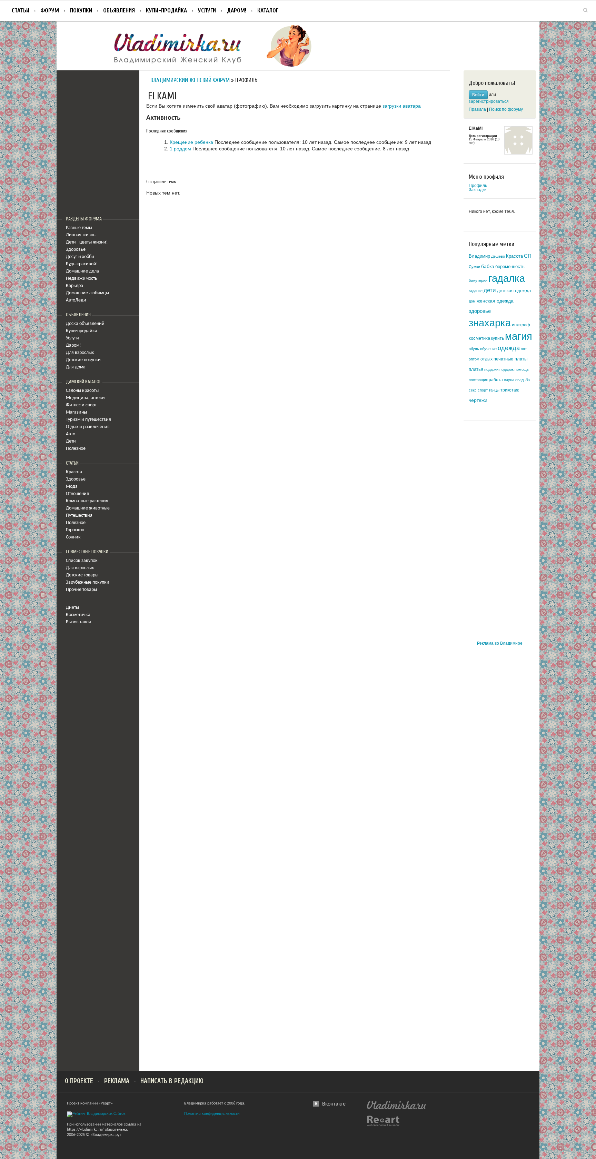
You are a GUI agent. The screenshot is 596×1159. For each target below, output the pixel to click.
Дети (71, 441)
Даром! (236, 10)
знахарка (490, 322)
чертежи (478, 400)
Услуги (207, 10)
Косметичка (78, 615)
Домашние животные (88, 508)
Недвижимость (81, 278)
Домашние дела (82, 271)
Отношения (77, 494)
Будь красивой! (82, 264)
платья (476, 369)
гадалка (506, 278)
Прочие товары (81, 589)
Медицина (77, 398)
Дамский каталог (83, 382)
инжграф (521, 324)
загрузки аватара (402, 106)
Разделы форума (84, 219)
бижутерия (478, 280)
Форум (49, 10)
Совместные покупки (87, 552)
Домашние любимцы (87, 293)
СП (528, 256)
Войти (478, 94)
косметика (479, 338)
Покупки (81, 10)
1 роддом (180, 148)
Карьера (74, 286)
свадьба (522, 380)
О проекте (79, 1081)
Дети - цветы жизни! (87, 242)
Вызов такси (78, 622)
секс (473, 390)
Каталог (267, 10)
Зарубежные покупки (87, 582)
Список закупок (82, 560)
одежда (509, 348)
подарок (506, 369)
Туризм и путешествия (88, 419)
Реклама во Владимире (500, 643)
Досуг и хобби (80, 257)
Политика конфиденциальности (211, 1114)
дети (490, 290)
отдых (486, 359)
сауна (509, 380)
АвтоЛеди (76, 300)
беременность (510, 266)
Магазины (76, 412)
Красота (74, 472)
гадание (476, 291)
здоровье (480, 311)
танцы (494, 390)
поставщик (478, 380)
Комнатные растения (87, 501)
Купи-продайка (166, 10)
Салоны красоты (82, 390)
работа (496, 379)
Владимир (479, 256)
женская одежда (495, 301)
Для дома (76, 367)
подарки (491, 369)
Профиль (478, 186)
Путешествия (79, 515)
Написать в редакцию (171, 1081)
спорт (483, 390)
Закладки (478, 190)
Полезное (76, 448)
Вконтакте (334, 1104)
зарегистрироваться (489, 101)
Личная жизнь (81, 235)
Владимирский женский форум (190, 80)
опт (524, 349)
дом (472, 301)
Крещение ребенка (191, 142)
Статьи (20, 10)
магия (518, 336)
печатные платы (510, 358)
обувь (474, 349)
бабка (487, 266)
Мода (72, 486)
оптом (474, 359)
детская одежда (514, 290)
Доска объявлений (85, 323)
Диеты (72, 607)
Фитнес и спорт (81, 405)
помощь (522, 369)
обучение (488, 349)
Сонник (73, 537)
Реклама (116, 1081)
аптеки (98, 398)
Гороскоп (75, 530)
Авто (70, 434)
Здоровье (76, 249)
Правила (477, 109)
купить (497, 338)
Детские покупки (83, 360)
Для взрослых (80, 352)
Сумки (474, 267)
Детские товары (82, 575)
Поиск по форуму (506, 109)
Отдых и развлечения (88, 427)
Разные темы (79, 228)
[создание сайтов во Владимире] (383, 1121)
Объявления (119, 10)
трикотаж (509, 390)
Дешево (498, 256)
